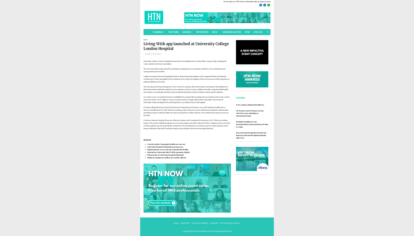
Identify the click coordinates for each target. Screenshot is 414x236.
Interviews (202, 32)
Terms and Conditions (199, 223)
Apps (145, 40)
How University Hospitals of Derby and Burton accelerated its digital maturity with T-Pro (251, 135)
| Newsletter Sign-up (252, 1)
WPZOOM (228, 231)
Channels (158, 32)
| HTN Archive (240, 1)
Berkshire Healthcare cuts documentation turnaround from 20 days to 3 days (252, 124)
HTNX (247, 32)
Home (176, 223)
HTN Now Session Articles (230, 223)
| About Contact (265, 1)
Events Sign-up (229, 1)
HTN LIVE (258, 32)
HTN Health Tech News (205, 231)
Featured (173, 32)
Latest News (184, 223)
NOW (214, 32)
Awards (186, 32)
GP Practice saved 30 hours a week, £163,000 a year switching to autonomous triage (250, 113)
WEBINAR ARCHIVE (232, 32)
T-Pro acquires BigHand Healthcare (250, 105)
